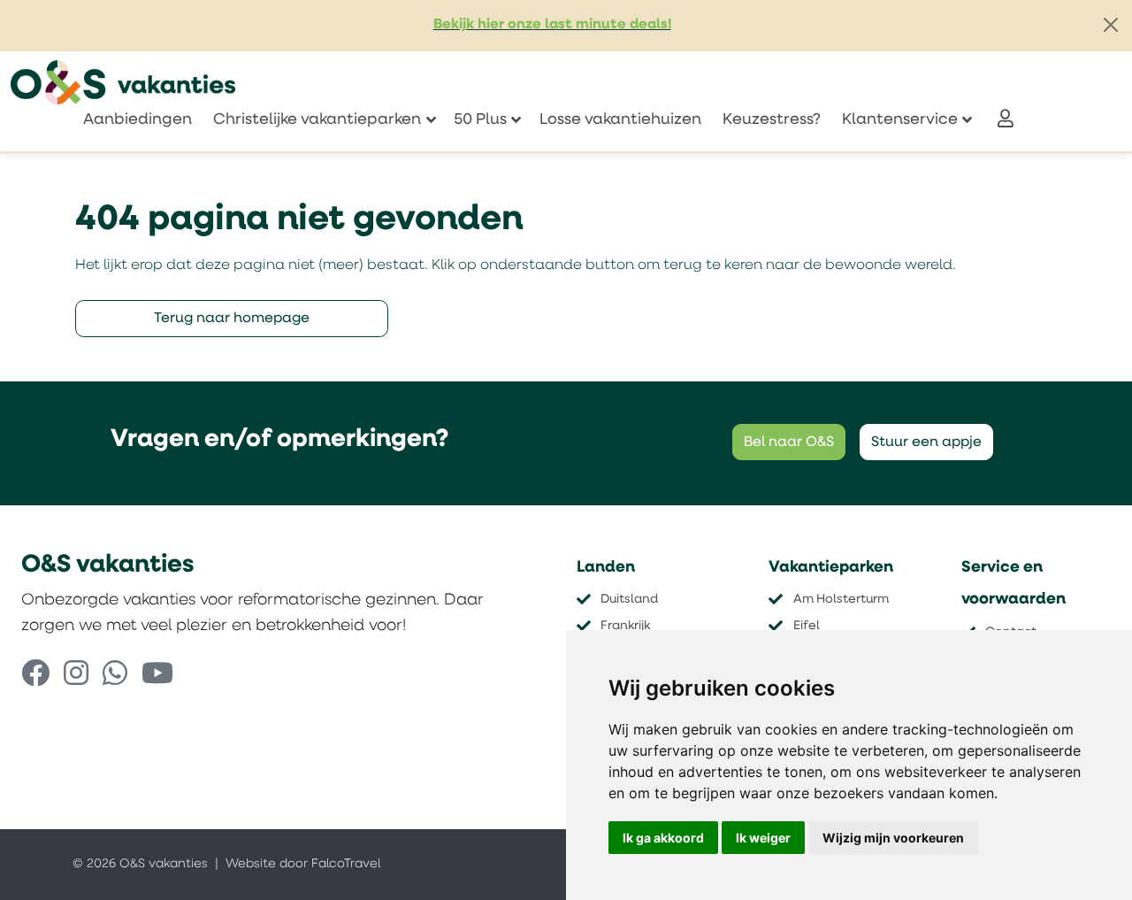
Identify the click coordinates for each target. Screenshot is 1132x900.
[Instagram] (76, 676)
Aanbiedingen (137, 119)
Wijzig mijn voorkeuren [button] (893, 837)
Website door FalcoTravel (303, 864)
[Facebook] (35, 676)
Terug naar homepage (232, 319)
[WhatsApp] (115, 676)
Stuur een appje (926, 442)
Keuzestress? (772, 119)
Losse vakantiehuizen (620, 119)
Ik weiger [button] (763, 837)
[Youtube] (157, 676)
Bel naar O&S (789, 442)
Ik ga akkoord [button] (663, 837)
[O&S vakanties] (123, 82)
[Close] (1111, 25)
